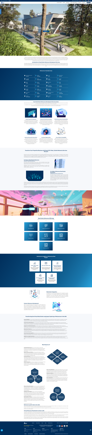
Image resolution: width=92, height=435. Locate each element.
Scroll (90, 430)
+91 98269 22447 (49, 426)
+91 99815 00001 (62, 430)
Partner (83, 2)
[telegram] (64, 422)
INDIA (86, 0)
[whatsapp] (63, 422)
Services (67, 2)
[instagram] (57, 422)
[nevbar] (2, 2)
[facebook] (58, 422)
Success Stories (59, 2)
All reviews (31, 425)
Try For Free (45, 31)
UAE (83, 0)
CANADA (90, 0)
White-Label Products (74, 2)
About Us (79, 2)
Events (64, 2)
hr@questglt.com (62, 429)
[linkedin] (61, 422)
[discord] (67, 422)
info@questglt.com (42, 426)
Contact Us (88, 2)
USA (80, 0)
